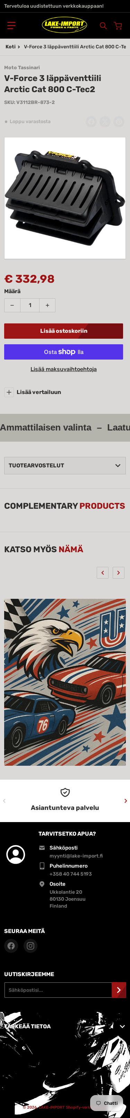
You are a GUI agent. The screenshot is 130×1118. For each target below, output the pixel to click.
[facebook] (11, 946)
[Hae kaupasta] (103, 26)
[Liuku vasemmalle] (103, 573)
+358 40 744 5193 (71, 874)
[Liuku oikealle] (118, 573)
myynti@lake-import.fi (76, 856)
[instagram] (30, 946)
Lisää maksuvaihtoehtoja (64, 369)
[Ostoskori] (118, 25)
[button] (11, 26)
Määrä (12, 291)
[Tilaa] (119, 990)
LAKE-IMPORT (52, 1107)
